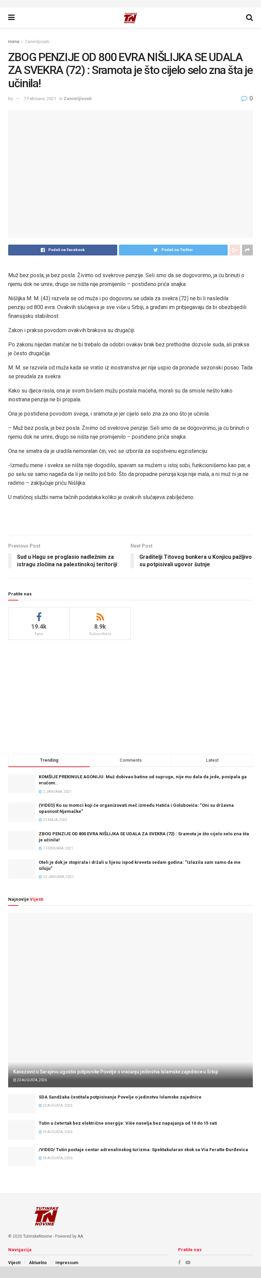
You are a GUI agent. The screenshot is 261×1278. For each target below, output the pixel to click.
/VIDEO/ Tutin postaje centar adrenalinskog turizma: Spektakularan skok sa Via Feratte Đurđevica (143, 1149)
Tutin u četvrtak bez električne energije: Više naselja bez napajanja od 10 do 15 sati (128, 1123)
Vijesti (14, 1262)
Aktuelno (38, 1262)
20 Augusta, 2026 (31, 1080)
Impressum (66, 1262)
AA (80, 1236)
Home (13, 41)
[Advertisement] (130, 695)
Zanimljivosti (37, 41)
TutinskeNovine (37, 1236)
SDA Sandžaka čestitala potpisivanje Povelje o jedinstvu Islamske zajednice (120, 1097)
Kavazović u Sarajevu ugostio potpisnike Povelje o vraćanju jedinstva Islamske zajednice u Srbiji (115, 1071)
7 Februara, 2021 (40, 98)
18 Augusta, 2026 (57, 1132)
